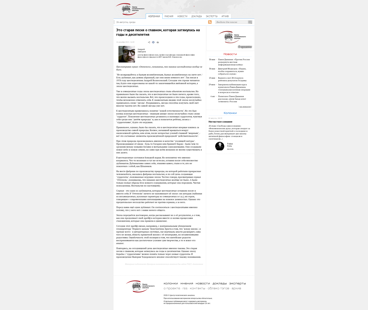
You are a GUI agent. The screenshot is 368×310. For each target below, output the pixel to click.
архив (236, 288)
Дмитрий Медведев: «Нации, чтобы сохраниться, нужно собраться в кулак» (232, 71)
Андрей (141, 49)
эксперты (237, 283)
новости (203, 283)
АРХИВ (225, 16)
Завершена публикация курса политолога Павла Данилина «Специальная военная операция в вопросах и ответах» (234, 88)
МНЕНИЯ (169, 16)
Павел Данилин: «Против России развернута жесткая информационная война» (234, 62)
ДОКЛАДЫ (196, 16)
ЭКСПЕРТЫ (211, 16)
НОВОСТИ (182, 16)
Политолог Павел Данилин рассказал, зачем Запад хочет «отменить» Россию (232, 99)
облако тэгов (218, 288)
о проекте (172, 288)
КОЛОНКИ (154, 16)
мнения (186, 283)
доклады (219, 283)
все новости (245, 106)
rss (185, 288)
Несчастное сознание (220, 121)
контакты (197, 288)
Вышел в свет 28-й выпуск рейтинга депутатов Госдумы (232, 79)
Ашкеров (142, 51)
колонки (171, 283)
